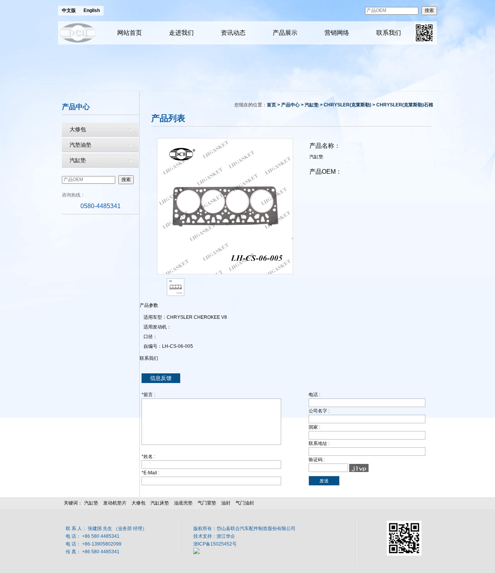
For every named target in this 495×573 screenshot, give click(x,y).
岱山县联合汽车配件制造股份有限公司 (256, 528)
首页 (271, 105)
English (92, 10)
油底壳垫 (183, 503)
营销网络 (336, 32)
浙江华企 (226, 536)
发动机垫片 (114, 503)
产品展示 (285, 32)
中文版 (69, 10)
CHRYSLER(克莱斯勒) (347, 105)
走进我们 (181, 32)
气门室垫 (207, 503)
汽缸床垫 (159, 503)
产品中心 (290, 105)
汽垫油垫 (80, 145)
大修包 (78, 129)
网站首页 (129, 32)
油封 (225, 503)
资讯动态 (233, 32)
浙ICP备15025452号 (215, 544)
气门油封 (245, 503)
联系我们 (388, 32)
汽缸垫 (78, 160)
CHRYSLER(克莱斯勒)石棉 (404, 105)
